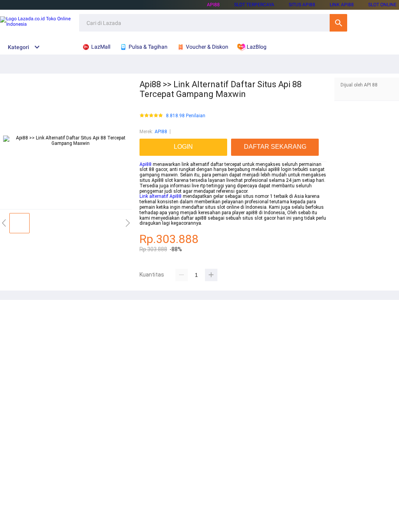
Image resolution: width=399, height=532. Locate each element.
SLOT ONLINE (382, 4)
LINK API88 (342, 4)
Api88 (145, 164)
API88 (213, 4)
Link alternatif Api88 (160, 196)
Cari (338, 23)
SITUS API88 (302, 4)
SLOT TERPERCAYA (254, 4)
